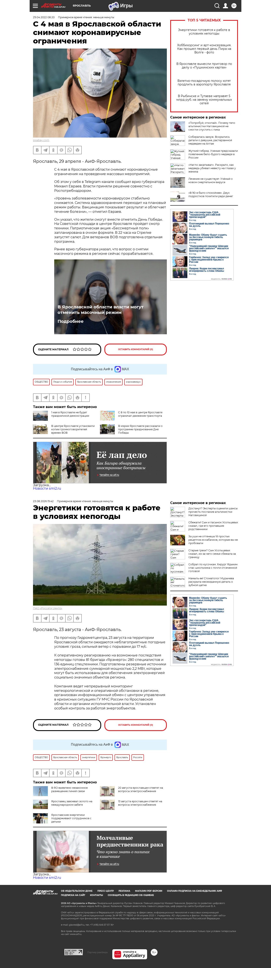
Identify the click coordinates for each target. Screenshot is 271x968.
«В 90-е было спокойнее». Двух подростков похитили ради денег (210, 194)
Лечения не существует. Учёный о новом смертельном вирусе (210, 180)
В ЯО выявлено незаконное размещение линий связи (69, 789)
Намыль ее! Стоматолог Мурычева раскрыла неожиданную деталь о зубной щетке (211, 582)
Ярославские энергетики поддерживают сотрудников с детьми (71, 818)
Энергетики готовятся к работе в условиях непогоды (204, 31)
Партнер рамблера (97, 952)
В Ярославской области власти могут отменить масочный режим (101, 309)
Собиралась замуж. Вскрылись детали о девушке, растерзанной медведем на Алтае (210, 140)
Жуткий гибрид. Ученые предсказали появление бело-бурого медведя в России (213, 154)
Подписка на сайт (73, 895)
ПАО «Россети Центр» (47, 608)
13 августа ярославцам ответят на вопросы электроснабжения (140, 803)
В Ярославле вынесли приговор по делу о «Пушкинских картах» (204, 65)
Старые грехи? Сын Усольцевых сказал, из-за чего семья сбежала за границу (212, 554)
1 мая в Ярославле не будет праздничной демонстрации (70, 414)
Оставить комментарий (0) (135, 349)
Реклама (124, 891)
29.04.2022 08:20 (44, 17)
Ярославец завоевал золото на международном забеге (71, 803)
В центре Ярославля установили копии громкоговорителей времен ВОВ (73, 429)
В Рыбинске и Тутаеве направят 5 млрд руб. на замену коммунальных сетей (204, 99)
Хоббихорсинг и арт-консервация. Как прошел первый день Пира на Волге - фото (204, 48)
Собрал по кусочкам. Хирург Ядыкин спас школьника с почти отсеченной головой (213, 568)
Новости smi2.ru (47, 488)
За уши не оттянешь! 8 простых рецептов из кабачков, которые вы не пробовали (213, 540)
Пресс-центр (105, 891)
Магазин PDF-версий (148, 891)
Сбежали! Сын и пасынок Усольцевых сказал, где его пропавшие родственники (213, 526)
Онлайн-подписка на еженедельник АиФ (194, 891)
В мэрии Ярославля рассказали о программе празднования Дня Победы (140, 429)
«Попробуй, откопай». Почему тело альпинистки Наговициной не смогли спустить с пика (211, 126)
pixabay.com (41, 140)
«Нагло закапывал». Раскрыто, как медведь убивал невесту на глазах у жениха (212, 168)
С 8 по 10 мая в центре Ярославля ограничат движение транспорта (140, 414)
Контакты (96, 895)
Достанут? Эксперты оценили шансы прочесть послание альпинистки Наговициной (213, 512)
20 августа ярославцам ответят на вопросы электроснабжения (140, 789)
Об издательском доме (77, 891)
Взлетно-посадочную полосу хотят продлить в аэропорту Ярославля (204, 82)
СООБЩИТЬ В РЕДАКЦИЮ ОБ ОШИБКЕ (131, 895)
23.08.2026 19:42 (43, 501)
